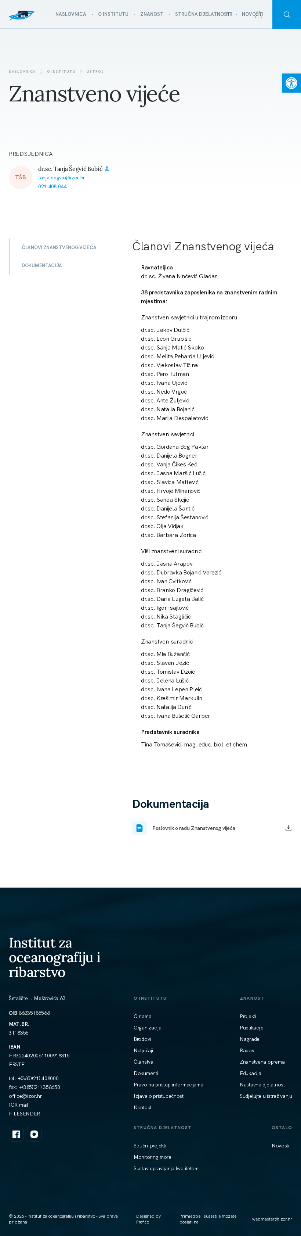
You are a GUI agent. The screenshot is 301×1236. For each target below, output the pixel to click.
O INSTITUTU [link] (61, 71)
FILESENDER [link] (24, 1113)
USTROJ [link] (95, 71)
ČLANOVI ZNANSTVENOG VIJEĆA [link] (59, 247)
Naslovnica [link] (22, 71)
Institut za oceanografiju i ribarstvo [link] (55, 957)
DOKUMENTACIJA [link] (42, 265)
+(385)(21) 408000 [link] (38, 1078)
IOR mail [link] (18, 1104)
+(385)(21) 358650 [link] (39, 1087)
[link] (291, 83)
